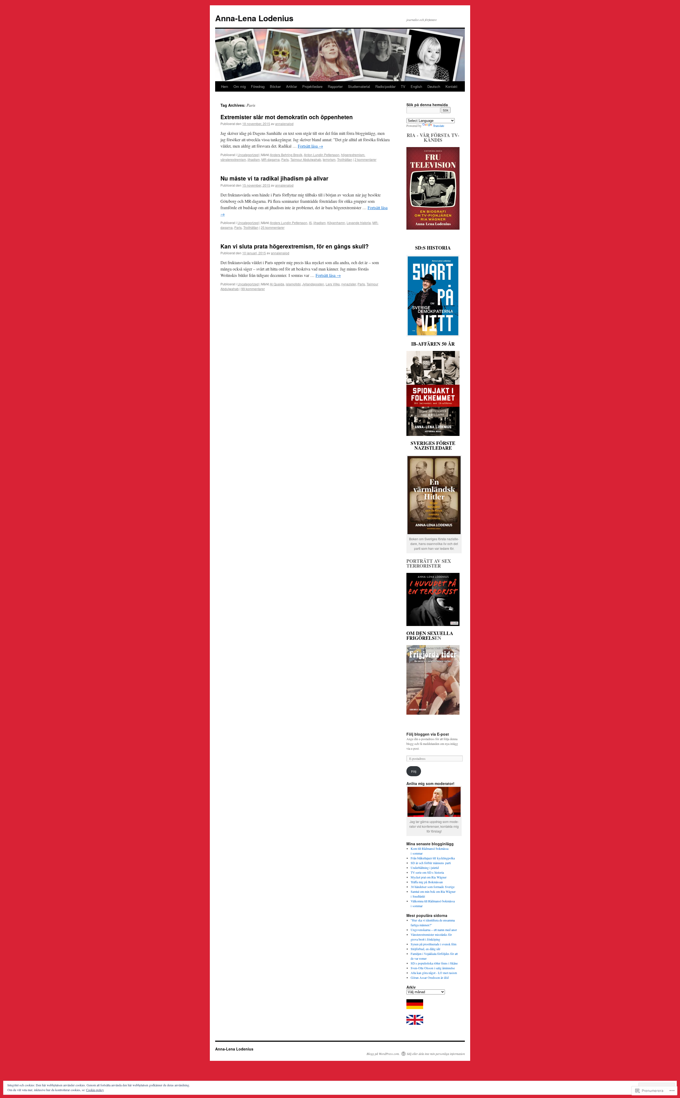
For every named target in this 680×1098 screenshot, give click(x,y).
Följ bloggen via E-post (427, 734)
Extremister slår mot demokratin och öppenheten (286, 117)
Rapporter (335, 86)
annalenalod (284, 123)
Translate (438, 125)
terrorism (329, 159)
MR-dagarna (270, 159)
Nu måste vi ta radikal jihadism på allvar (274, 178)
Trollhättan (344, 159)
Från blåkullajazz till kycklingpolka (433, 858)
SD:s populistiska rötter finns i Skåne (434, 963)
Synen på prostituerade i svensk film (433, 944)
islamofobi (293, 284)
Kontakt (451, 86)
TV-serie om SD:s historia (427, 872)
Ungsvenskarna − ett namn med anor (434, 930)
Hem (224, 86)
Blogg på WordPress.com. (383, 1054)
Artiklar (291, 86)
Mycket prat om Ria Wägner (429, 877)
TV (403, 86)
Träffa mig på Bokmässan (427, 882)
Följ (413, 771)
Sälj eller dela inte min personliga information (436, 1054)
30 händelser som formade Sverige (432, 887)
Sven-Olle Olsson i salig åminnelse (433, 968)
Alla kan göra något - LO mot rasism (434, 973)
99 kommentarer (253, 288)
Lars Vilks (333, 284)
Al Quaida (277, 284)
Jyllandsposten (313, 284)
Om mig (239, 86)
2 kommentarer (365, 159)
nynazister (348, 284)
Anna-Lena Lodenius (254, 18)
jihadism (254, 159)
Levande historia (359, 222)
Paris (285, 159)
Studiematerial (359, 86)
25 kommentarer (272, 227)
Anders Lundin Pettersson (288, 222)
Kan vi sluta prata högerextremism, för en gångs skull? (294, 246)
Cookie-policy (95, 1090)
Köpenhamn (336, 222)
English (416, 86)
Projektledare (312, 86)
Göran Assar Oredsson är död (430, 977)
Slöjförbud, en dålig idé (425, 949)
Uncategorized (248, 154)
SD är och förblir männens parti (431, 863)
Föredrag (258, 86)
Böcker (275, 86)
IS (310, 222)
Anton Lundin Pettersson (321, 154)
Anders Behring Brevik (286, 154)
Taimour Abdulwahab (305, 159)
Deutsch (433, 86)
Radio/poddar (385, 86)
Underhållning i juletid (425, 867)
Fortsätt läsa (310, 146)
